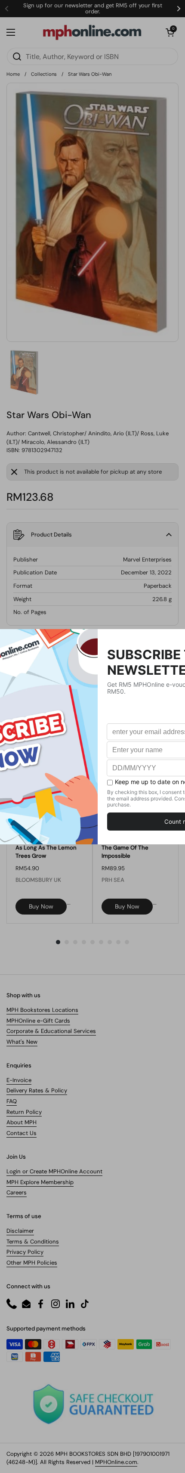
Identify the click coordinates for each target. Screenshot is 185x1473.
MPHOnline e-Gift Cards (38, 1020)
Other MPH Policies (31, 1262)
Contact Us (21, 1133)
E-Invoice (18, 1080)
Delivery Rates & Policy (36, 1090)
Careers (16, 1192)
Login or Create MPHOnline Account (54, 1171)
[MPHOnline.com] (92, 32)
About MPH (21, 1122)
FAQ (11, 1101)
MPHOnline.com (116, 1462)
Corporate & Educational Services (51, 1031)
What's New (21, 1041)
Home (13, 74)
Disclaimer (20, 1230)
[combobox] (92, 56)
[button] (170, 32)
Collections (44, 74)
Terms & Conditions (32, 1241)
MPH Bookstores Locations (42, 1010)
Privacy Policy (24, 1252)
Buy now (41, 906)
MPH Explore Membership (40, 1182)
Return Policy (24, 1112)
